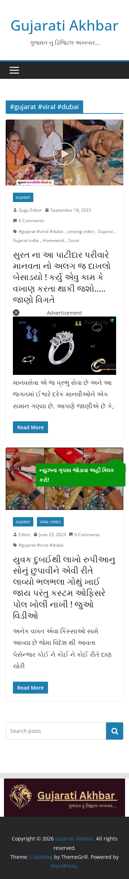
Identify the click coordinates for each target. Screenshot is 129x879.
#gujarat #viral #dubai (41, 231)
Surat (73, 240)
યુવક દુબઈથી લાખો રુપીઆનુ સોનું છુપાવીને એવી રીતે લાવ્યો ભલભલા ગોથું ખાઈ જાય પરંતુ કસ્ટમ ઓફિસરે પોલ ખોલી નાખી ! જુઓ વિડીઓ (64, 587)
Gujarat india (26, 240)
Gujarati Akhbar (64, 25)
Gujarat (23, 197)
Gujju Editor (30, 210)
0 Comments (31, 220)
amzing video (80, 231)
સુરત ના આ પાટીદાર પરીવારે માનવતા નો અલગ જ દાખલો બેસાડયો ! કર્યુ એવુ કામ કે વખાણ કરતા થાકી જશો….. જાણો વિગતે (62, 276)
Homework (53, 240)
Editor (24, 535)
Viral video (50, 521)
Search (114, 731)
